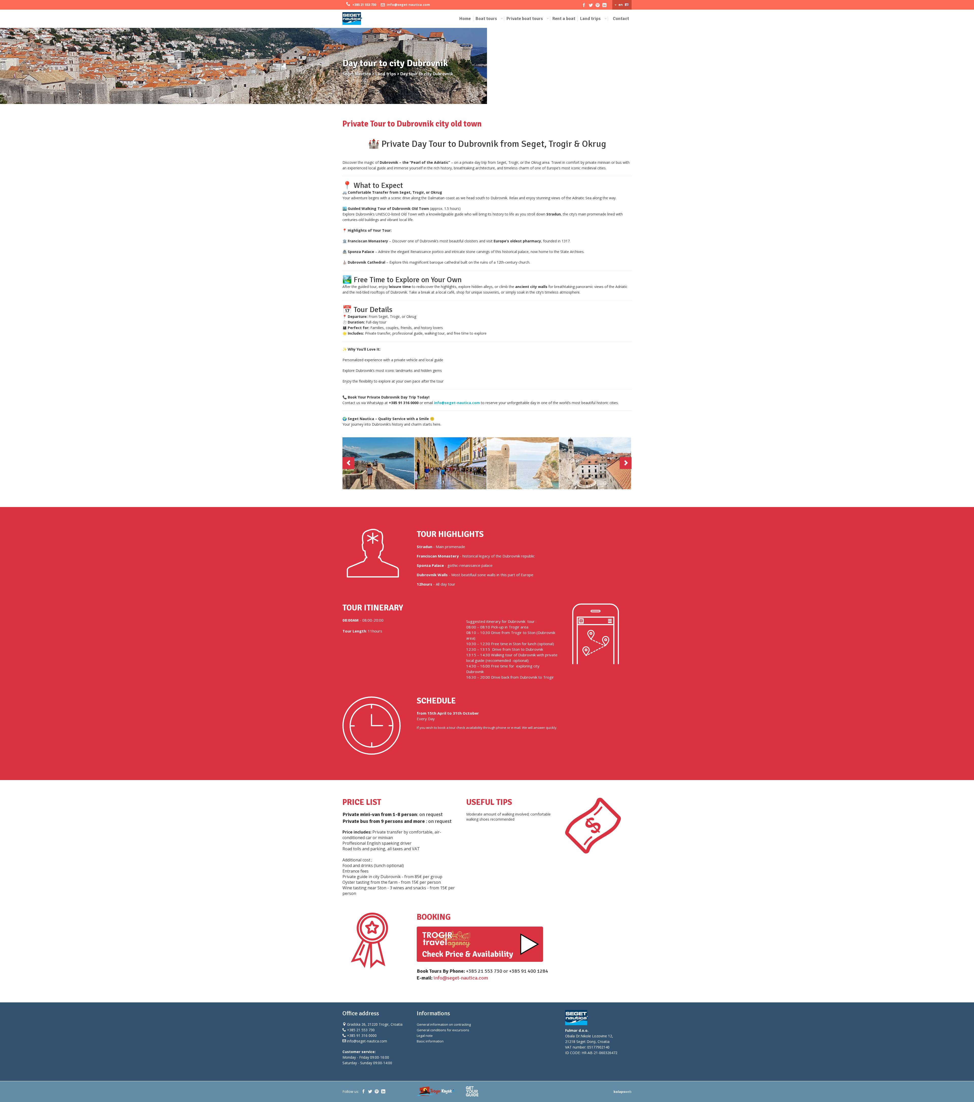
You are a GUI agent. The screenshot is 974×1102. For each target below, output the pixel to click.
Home (465, 18)
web (623, 1091)
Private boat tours (525, 18)
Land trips (590, 18)
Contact (621, 18)
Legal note (425, 1036)
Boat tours (486, 18)
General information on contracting (444, 1024)
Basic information (430, 1041)
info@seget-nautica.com (408, 4)
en (620, 4)
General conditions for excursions (443, 1030)
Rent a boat (563, 18)
